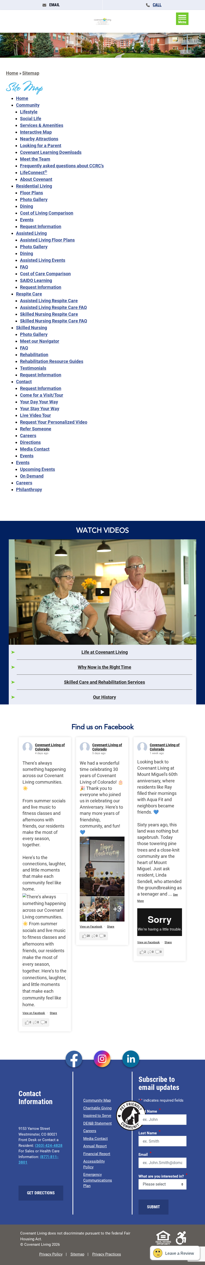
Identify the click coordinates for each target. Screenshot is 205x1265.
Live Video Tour (35, 415)
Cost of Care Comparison (45, 273)
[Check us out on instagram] (102, 1059)
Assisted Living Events (42, 260)
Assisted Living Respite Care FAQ (53, 307)
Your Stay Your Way (39, 408)
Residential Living (34, 186)
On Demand (32, 476)
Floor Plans (31, 192)
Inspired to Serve (97, 1115)
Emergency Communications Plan (97, 1180)
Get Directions (41, 1193)
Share (53, 1013)
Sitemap (30, 73)
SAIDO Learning (36, 280)
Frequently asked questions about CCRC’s (62, 165)
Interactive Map (36, 132)
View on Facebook (33, 1013)
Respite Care (29, 294)
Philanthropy (29, 489)
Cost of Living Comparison (46, 213)
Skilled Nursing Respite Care (49, 314)
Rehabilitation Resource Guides (51, 361)
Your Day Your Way (39, 401)
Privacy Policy (50, 1254)
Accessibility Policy (94, 1164)
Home (12, 73)
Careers (28, 435)
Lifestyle (29, 111)
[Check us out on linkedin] (131, 1059)
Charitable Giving (97, 1108)
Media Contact (35, 449)
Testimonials (33, 368)
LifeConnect (33, 172)
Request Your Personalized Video (53, 422)
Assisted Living (31, 233)
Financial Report (96, 1154)
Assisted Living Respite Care (49, 300)
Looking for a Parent (40, 145)
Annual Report (95, 1146)
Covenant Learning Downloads (51, 152)
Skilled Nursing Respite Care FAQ (53, 320)
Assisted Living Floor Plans (47, 240)
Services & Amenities (41, 125)
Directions (30, 442)
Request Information (40, 226)
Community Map (97, 1100)
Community (28, 105)
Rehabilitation (34, 354)
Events (27, 219)
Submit (153, 1207)
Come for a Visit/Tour (41, 395)
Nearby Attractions (39, 138)
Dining (26, 206)
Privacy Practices (106, 1254)
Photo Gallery (34, 199)
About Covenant (36, 179)
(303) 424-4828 (48, 1145)
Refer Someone (35, 428)
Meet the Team (35, 159)
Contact (24, 381)
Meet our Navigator (39, 341)
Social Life (30, 118)
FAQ (24, 267)
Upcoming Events (37, 469)
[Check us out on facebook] (74, 1059)
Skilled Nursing (31, 327)
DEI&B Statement (97, 1123)
